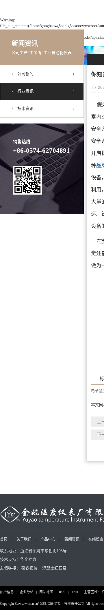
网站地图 (46, 592)
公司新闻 (25, 74)
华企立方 (28, 559)
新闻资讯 (71, 539)
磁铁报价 (29, 568)
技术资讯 (25, 108)
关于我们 (23, 539)
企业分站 (27, 592)
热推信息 (7, 592)
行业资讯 (25, 91)
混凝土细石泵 (54, 568)
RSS (62, 592)
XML (75, 592)
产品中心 (47, 539)
